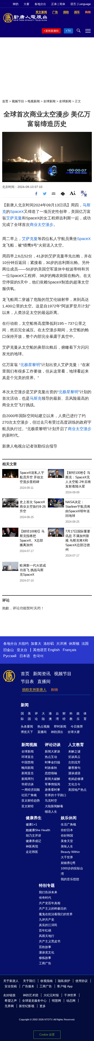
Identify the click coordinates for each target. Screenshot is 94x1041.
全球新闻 (49, 101)
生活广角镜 (68, 824)
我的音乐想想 (70, 879)
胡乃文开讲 (33, 835)
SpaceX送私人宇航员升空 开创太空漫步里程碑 (32, 477)
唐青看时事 (52, 789)
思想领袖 (51, 773)
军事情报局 (52, 784)
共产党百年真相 (49, 903)
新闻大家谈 (52, 751)
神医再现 (32, 846)
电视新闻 (34, 101)
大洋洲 (61, 643)
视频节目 (18, 101)
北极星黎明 (30, 365)
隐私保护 (64, 981)
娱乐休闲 (69, 818)
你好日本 (67, 830)
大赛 (26, 4)
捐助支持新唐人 (34, 689)
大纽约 (23, 643)
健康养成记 (33, 841)
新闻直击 (27, 773)
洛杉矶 (49, 643)
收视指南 (46, 981)
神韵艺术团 (30, 995)
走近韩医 (32, 852)
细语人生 (51, 811)
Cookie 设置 (47, 1034)
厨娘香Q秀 (68, 863)
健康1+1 (31, 824)
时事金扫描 (52, 762)
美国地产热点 (77, 789)
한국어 (38, 656)
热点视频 (43, 726)
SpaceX (17, 211)
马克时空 (51, 800)
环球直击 (27, 757)
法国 (85, 643)
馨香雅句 (74, 767)
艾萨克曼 (14, 218)
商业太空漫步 (41, 224)
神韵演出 (57, 732)
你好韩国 (67, 835)
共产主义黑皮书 (49, 941)
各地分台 (40, 4)
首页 (5, 101)
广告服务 (28, 986)
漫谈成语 (74, 773)
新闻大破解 (52, 779)
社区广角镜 (29, 795)
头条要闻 (27, 726)
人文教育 (76, 745)
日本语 (24, 656)
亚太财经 (27, 806)
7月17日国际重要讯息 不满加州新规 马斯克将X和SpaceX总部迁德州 (77, 540)
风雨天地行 (46, 936)
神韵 (15, 4)
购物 (54, 689)
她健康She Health (38, 830)
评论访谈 (53, 745)
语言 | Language (80, 4)
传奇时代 (45, 897)
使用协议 (81, 981)
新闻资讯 (41, 673)
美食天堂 (67, 841)
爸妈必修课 (76, 779)
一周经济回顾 (30, 789)
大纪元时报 (51, 995)
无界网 (9, 1006)
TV (69, 30)
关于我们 (29, 981)
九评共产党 (46, 919)
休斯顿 (74, 643)
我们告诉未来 (48, 892)
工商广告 (45, 963)
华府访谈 (27, 784)
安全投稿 (11, 986)
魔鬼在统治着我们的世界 (56, 914)
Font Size (73, 193)
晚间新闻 (27, 767)
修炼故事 (45, 958)
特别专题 (47, 885)
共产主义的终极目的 (52, 908)
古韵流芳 (74, 762)
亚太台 (22, 650)
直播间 (43, 681)
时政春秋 (51, 767)
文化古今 (74, 784)
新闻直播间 (52, 30)
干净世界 (70, 995)
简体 (62, 4)
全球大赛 (74, 732)
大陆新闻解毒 (54, 806)
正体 (54, 4)
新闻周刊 (27, 779)
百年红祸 (45, 930)
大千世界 (67, 857)
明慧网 (56, 1000)
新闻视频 (29, 745)
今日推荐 (77, 726)
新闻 (25, 705)
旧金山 (8, 650)
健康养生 (34, 818)
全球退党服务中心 (34, 1000)
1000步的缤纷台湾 (72, 871)
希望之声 (11, 1000)
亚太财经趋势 (30, 800)
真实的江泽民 (48, 925)
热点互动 (51, 757)
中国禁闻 (27, 762)
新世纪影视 (26, 1006)
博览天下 (27, 732)
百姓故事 (45, 947)
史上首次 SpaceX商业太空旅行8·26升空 (33, 506)
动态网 (70, 1000)
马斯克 (36, 398)
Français (69, 650)
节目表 (27, 681)
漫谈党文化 (46, 952)
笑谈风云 (74, 757)
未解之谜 (74, 751)
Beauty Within (70, 852)
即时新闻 (60, 726)
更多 (43, 1006)
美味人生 (67, 846)
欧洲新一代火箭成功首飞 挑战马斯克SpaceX (33, 570)
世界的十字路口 (55, 795)
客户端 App (65, 986)
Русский (9, 656)
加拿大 (36, 643)
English (54, 650)
